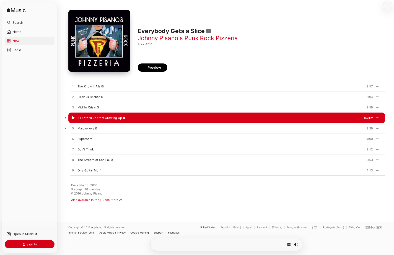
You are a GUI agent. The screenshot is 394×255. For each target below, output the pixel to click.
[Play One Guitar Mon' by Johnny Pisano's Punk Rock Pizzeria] (73, 170)
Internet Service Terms (81, 232)
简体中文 (277, 227)
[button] (29, 22)
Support (158, 232)
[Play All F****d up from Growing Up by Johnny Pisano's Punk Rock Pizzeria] (73, 118)
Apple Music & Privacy (112, 232)
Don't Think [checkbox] (86, 149)
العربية (249, 227)
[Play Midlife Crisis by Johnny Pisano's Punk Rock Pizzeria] (73, 107)
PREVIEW (368, 86)
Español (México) (230, 227)
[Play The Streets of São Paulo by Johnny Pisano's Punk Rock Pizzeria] (73, 160)
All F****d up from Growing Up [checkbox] (100, 118)
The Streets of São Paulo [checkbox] (95, 160)
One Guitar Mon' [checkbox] (89, 170)
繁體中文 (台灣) (374, 227)
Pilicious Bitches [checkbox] (89, 97)
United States (208, 227)
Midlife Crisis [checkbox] (87, 107)
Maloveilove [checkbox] (86, 128)
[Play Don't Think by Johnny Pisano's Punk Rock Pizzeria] (73, 149)
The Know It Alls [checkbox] (89, 86)
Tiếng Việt (354, 227)
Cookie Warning (139, 232)
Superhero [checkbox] (85, 139)
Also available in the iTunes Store (94, 200)
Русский (262, 227)
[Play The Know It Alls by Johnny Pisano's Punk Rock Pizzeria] (73, 86)
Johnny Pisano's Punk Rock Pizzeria (188, 38)
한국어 (314, 227)
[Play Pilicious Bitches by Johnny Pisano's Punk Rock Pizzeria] (73, 97)
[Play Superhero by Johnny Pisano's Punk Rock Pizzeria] (73, 139)
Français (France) (297, 227)
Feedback (173, 232)
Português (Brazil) (333, 227)
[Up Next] (289, 244)
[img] (16, 10)
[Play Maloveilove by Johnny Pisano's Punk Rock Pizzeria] (73, 128)
